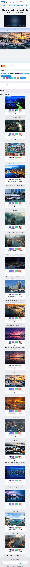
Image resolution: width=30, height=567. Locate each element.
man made (5, 84)
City (21, 117)
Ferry (8, 300)
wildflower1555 (17, 321)
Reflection (19, 347)
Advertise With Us (6, 563)
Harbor (23, 139)
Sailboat (18, 254)
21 (16, 133)
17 (16, 318)
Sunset (16, 347)
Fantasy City (14, 254)
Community (10, 2)
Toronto (17, 511)
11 (16, 203)
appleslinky (18, 137)
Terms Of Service (16, 561)
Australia (9, 462)
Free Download (5, 73)
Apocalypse (19, 139)
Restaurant (20, 462)
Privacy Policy (10, 561)
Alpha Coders (3, 1)
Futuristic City (11, 278)
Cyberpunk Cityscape (11, 276)
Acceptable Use (22, 561)
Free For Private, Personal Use (23, 65)
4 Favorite (18, 73)
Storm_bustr (17, 345)
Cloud (11, 347)
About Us (3, 561)
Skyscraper (15, 300)
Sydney (22, 325)
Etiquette (27, 561)
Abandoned (17, 414)
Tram (21, 163)
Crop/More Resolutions (6, 75)
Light (8, 185)
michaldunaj (18, 230)
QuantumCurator (18, 160)
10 (16, 226)
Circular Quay (11, 300)
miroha (17, 113)
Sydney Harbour (12, 325)
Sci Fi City (19, 278)
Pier (15, 185)
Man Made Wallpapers (12, 5)
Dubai (17, 440)
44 (16, 179)
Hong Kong (12, 163)
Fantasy (11, 254)
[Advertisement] (15, 55)
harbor (8, 84)
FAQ (6, 561)
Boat (13, 185)
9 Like (12, 73)
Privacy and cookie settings (23, 563)
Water (8, 347)
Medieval (13, 232)
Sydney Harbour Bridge (14, 139)
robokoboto (18, 252)
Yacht (13, 487)
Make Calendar (25, 73)
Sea (16, 232)
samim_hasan (12, 66)
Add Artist (2, 66)
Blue (9, 486)
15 (16, 365)
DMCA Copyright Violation (13, 563)
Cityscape (19, 276)
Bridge (17, 185)
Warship (10, 232)
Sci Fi (14, 278)
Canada (24, 185)
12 (16, 294)
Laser (9, 139)
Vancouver (20, 487)
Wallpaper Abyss (5, 5)
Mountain (21, 232)
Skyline (15, 163)
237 (16, 110)
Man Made (19, 117)
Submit (6, 2)
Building (21, 300)
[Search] (28, 1)
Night (8, 117)
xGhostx (17, 274)
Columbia (20, 185)
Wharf (24, 300)
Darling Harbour (15, 210)
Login (13, 2)
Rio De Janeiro (15, 117)
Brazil (11, 117)
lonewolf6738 (17, 206)
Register (16, 2)
